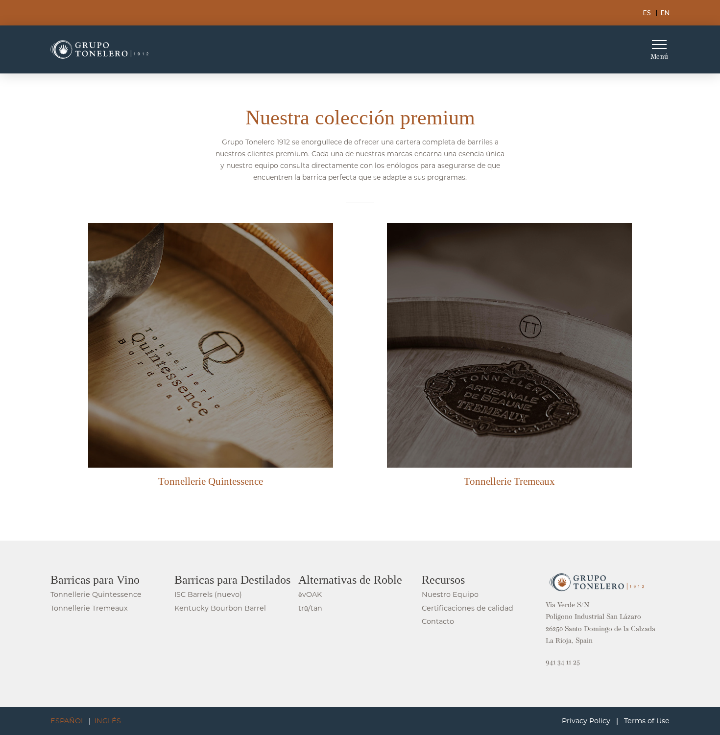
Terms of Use (647, 720)
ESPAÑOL (67, 720)
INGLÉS (108, 720)
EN (665, 12)
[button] (659, 49)
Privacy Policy (586, 720)
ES (647, 12)
